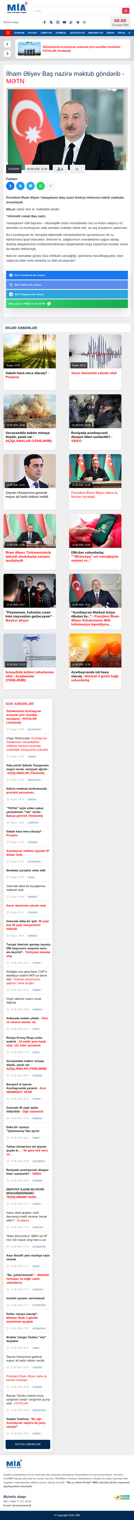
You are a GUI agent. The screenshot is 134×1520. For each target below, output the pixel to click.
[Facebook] (44, 22)
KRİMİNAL (61, 33)
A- (77, 169)
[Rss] (84, 22)
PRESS (121, 33)
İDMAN (110, 33)
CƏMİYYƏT (46, 33)
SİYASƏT (32, 33)
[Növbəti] (7, 53)
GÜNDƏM (19, 33)
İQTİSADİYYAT (77, 33)
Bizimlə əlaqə (11, 22)
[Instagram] (57, 22)
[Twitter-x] (51, 22)
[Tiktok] (71, 22)
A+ (60, 169)
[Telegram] (77, 22)
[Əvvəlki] (7, 44)
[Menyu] (8, 33)
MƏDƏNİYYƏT (95, 33)
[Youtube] (64, 22)
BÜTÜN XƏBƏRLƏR (28, 1444)
